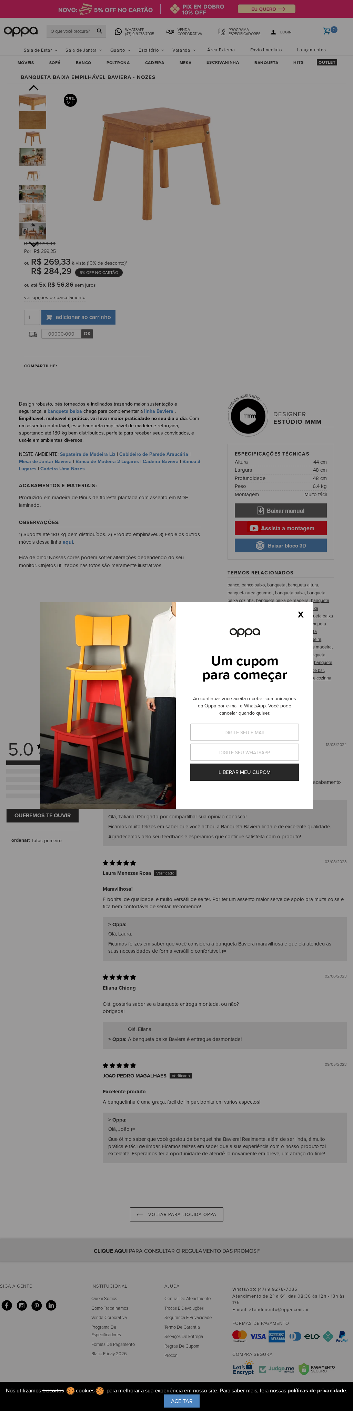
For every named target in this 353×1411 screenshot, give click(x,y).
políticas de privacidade (317, 1390)
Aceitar (182, 1401)
